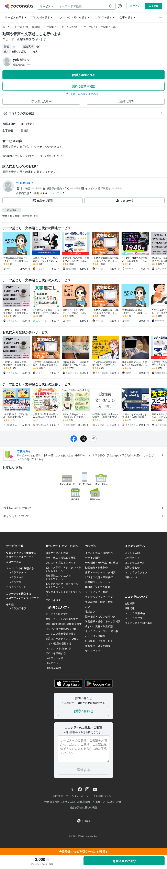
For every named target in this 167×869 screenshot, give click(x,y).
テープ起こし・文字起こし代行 (101, 27)
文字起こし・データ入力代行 (63, 27)
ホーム (6, 27)
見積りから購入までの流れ (85, 94)
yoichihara (23, 183)
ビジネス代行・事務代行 (28, 27)
